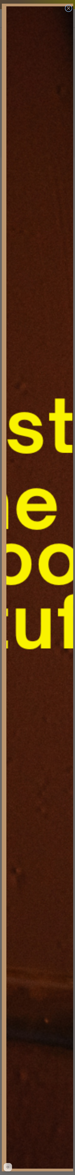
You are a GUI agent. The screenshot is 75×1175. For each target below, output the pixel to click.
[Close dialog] (68, 8)
